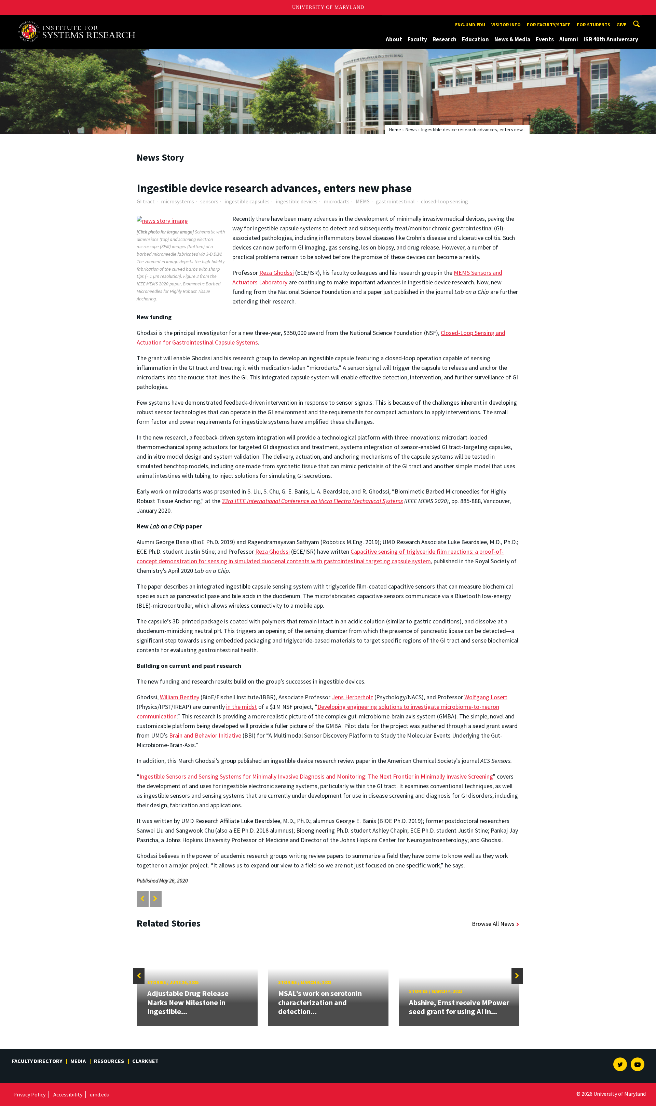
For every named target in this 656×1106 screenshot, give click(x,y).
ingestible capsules (247, 201)
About (394, 39)
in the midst (241, 707)
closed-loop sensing (444, 201)
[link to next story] (155, 899)
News (411, 129)
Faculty (417, 39)
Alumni (568, 39)
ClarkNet (145, 1060)
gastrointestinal (395, 201)
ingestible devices (296, 201)
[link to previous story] (142, 899)
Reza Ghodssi (276, 272)
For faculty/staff (549, 25)
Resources (109, 1060)
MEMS (363, 201)
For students (593, 25)
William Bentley (179, 697)
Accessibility (67, 1094)
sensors (209, 201)
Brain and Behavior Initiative (205, 735)
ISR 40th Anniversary (611, 39)
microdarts (337, 201)
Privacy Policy (29, 1094)
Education (475, 39)
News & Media (512, 39)
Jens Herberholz (352, 697)
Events (545, 39)
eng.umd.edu (470, 25)
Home (395, 129)
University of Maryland (328, 7)
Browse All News (493, 924)
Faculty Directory (37, 1060)
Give (621, 25)
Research (444, 39)
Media (78, 1060)
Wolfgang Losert (485, 697)
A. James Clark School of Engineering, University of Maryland (79, 21)
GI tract (146, 201)
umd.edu (99, 1094)
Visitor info (506, 25)
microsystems (177, 201)
